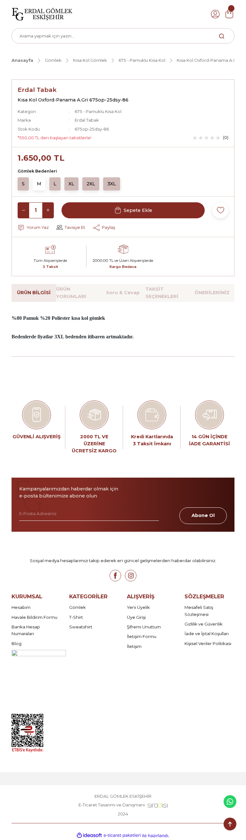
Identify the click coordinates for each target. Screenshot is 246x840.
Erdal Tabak (37, 89)
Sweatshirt (80, 626)
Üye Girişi (136, 617)
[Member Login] (215, 14)
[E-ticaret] (122, 835)
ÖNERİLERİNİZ (212, 292)
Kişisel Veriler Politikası (207, 643)
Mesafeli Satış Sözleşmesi (198, 611)
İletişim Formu (141, 636)
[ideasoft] (89, 835)
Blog (16, 643)
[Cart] (229, 14)
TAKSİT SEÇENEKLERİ (161, 292)
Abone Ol (203, 515)
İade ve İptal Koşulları (206, 633)
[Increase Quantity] (48, 210)
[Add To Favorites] (220, 210)
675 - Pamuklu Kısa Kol (98, 111)
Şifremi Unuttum (144, 626)
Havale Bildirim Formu (34, 617)
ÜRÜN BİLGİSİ (34, 292)
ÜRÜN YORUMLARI (71, 292)
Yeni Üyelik (138, 607)
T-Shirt (76, 617)
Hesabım (21, 607)
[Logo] (42, 14)
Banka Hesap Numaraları (26, 630)
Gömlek (77, 607)
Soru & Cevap (123, 292)
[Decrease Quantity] (23, 210)
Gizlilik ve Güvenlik (203, 623)
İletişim (134, 646)
